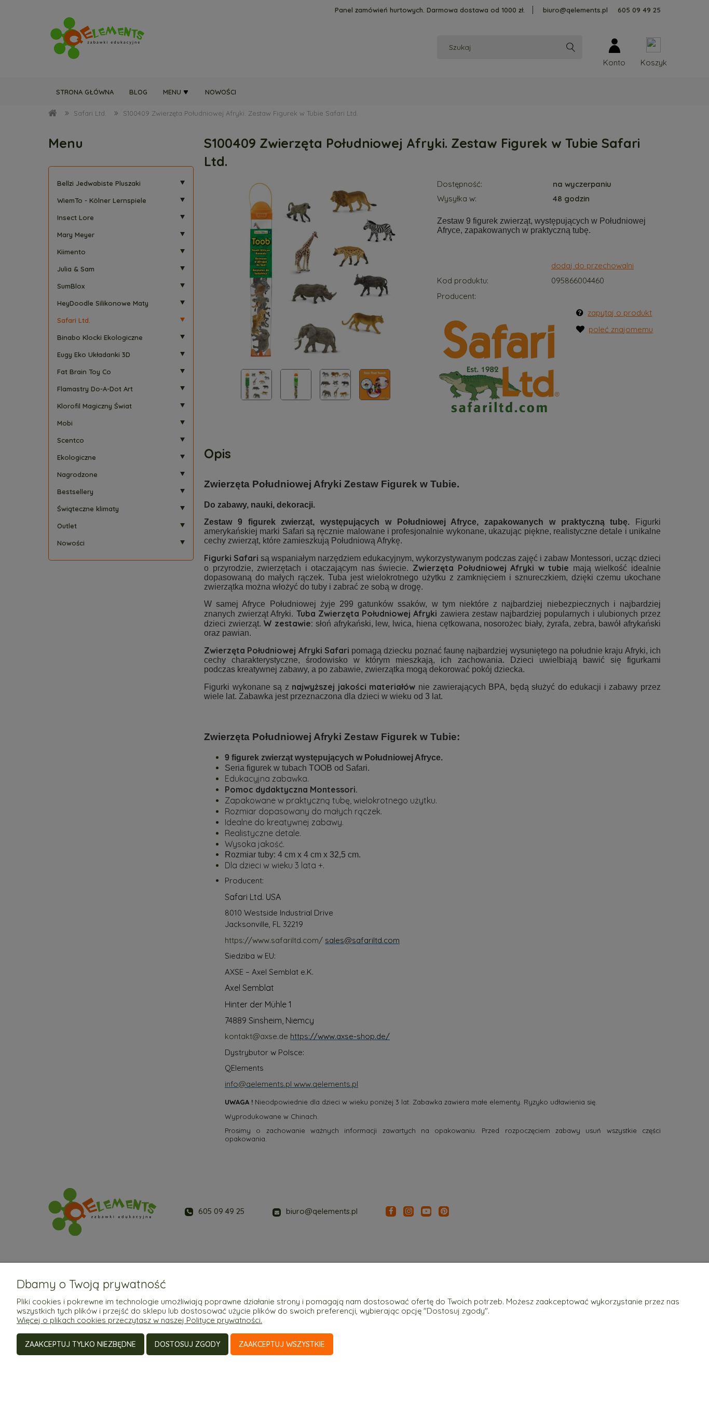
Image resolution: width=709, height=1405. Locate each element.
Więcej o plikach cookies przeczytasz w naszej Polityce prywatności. (139, 1320)
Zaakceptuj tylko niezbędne (80, 1344)
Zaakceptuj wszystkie (282, 1344)
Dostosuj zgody (187, 1344)
